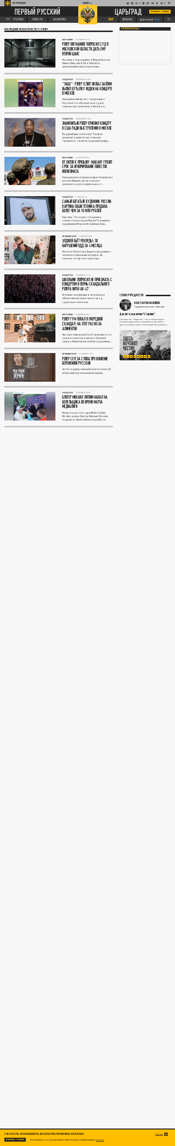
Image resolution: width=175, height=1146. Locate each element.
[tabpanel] (145, 345)
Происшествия (69, 236)
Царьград (128, 12)
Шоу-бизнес (67, 39)
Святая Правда (130, 29)
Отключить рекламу (160, 11)
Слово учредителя (131, 295)
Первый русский (37, 11)
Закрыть (159, 1134)
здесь (100, 1139)
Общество (67, 79)
